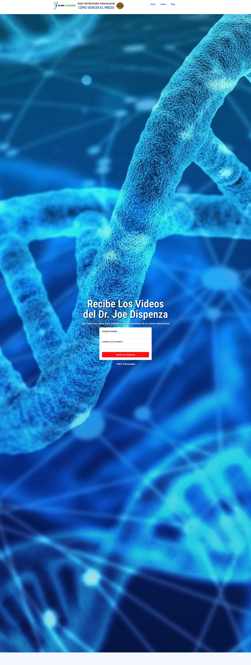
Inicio (153, 4)
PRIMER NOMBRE (109, 331)
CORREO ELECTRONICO (112, 341)
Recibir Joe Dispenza (125, 354)
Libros (163, 4)
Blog (173, 4)
